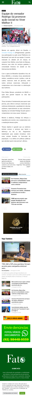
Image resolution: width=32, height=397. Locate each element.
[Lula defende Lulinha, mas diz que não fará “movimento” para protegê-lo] (6, 309)
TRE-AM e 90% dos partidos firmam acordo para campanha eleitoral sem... (16, 266)
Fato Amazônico (5, 270)
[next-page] (5, 209)
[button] (3, 2)
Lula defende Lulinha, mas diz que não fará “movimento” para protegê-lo (20, 309)
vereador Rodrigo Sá (8, 52)
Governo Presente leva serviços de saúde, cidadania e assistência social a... (21, 300)
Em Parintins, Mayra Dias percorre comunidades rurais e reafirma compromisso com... (20, 292)
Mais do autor (22, 174)
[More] (25, 149)
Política (3, 10)
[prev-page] (3, 209)
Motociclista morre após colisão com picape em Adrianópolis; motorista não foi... (21, 283)
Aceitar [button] (22, 393)
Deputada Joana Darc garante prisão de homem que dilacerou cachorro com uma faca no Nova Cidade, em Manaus (9, 164)
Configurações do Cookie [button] (10, 393)
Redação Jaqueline (8, 25)
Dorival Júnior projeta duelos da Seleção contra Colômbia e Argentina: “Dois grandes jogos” (23, 163)
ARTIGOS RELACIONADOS (10, 174)
